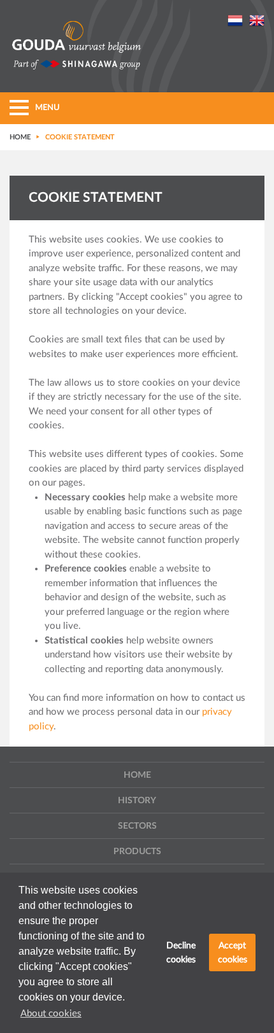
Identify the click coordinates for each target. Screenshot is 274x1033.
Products (137, 851)
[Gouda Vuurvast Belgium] (76, 46)
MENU (47, 108)
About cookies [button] (51, 1013)
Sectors (137, 826)
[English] (256, 20)
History (137, 800)
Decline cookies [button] (181, 952)
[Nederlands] (235, 20)
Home (137, 775)
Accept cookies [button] (232, 952)
